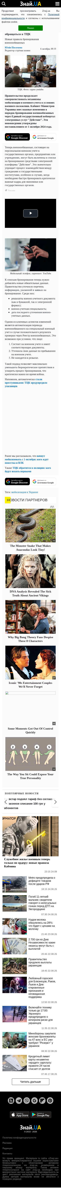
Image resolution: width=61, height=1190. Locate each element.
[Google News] (34, 1100)
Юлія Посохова (13, 47)
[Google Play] (40, 1114)
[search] (3, 3)
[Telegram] (19, 1100)
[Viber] (26, 1100)
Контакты (7, 1153)
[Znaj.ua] (30, 4)
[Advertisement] (30, 421)
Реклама (7, 1143)
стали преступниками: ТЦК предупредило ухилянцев (26, 382)
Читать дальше (30, 1081)
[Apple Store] (20, 1114)
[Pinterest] (50, 1100)
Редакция (7, 1148)
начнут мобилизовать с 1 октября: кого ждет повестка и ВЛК (26, 459)
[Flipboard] (42, 1100)
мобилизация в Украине (24, 492)
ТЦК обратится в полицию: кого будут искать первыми (28, 469)
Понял (30, 28)
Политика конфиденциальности (19, 1137)
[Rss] (11, 1100)
